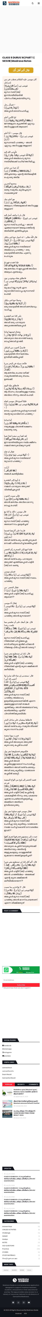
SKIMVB (14, 1270)
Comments (33, 1084)
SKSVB (22, 1270)
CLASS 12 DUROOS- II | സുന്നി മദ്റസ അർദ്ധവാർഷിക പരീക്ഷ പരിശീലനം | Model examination (19, 1179)
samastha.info (8, 1071)
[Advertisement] (21, 30)
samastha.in (7, 1067)
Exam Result (7, 1074)
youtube (7, 1056)
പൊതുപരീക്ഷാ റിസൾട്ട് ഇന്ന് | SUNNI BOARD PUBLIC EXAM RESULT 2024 (24, 1113)
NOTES (21, 1242)
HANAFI (21, 1236)
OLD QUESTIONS (21, 1246)
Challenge (21, 1233)
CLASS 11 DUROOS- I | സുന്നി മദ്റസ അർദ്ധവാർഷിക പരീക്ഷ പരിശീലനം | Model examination (19, 1213)
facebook (7, 1045)
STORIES (21, 1252)
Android (18, 1313)
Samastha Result (9, 1078)
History (6, 1270)
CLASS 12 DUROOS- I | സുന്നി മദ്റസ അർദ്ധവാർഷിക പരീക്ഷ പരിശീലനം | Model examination (19, 1190)
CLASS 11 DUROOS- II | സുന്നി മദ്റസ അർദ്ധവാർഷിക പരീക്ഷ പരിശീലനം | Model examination (19, 1202)
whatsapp (8, 1049)
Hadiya (21, 1239)
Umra (29, 1270)
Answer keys (21, 1226)
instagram (8, 1052)
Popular (8, 1084)
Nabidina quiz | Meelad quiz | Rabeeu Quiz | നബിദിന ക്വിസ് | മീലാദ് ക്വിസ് (25, 1092)
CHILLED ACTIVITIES (21, 1230)
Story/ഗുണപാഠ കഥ (21, 1258)
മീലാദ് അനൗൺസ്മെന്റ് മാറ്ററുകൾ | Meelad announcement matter (27, 1102)
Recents (21, 1084)
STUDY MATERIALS (21, 1255)
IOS (25, 1313)
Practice (21, 1249)
